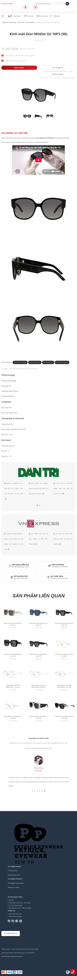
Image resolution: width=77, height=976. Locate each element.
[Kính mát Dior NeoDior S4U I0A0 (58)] (64, 705)
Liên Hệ (11, 900)
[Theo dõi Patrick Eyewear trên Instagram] (13, 921)
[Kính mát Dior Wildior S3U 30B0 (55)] (38, 612)
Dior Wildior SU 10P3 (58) (14, 133)
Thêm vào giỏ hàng (28, 48)
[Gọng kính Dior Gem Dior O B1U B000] (12, 705)
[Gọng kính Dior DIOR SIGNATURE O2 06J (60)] (38, 674)
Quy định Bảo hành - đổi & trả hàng (20, 908)
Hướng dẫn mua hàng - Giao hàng (19, 903)
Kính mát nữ (48, 362)
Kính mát (31, 16)
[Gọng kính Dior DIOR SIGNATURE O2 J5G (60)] (12, 674)
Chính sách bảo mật (15, 914)
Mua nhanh (20, 68)
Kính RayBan (17, 16)
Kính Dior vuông (20, 362)
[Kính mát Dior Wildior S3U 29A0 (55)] (64, 612)
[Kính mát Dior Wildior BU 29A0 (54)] (38, 643)
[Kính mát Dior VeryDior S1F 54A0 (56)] (38, 705)
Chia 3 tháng (58, 74)
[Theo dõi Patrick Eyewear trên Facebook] (17, 921)
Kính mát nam (35, 362)
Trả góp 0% (59, 68)
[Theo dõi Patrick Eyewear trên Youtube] (10, 921)
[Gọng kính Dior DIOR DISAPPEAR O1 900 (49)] (64, 674)
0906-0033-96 (11, 933)
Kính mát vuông (62, 362)
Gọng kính (44, 16)
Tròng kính (56, 16)
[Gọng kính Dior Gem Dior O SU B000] (64, 643)
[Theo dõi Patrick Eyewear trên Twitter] (20, 921)
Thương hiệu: (37, 40)
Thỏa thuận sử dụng (15, 916)
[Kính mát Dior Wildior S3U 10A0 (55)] (12, 643)
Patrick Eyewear (5, 949)
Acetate (13, 381)
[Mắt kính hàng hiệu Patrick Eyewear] (9, 4)
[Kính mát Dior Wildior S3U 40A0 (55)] (12, 612)
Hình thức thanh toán (15, 905)
